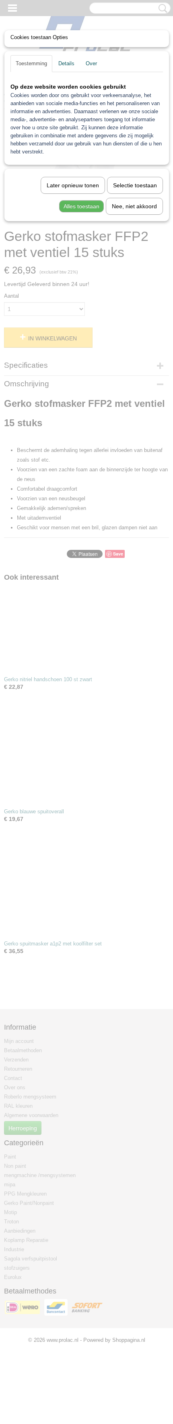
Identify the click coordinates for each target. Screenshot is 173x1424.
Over (91, 63)
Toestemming (31, 63)
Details (66, 63)
